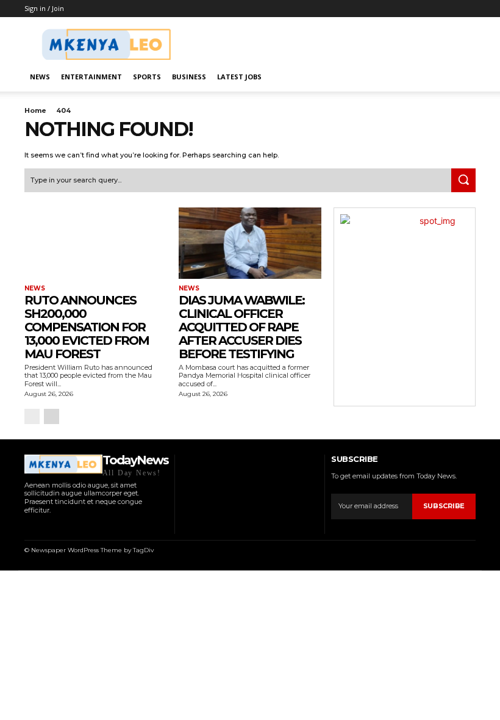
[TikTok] (58, 526)
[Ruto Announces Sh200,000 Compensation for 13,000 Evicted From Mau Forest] (95, 243)
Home (35, 110)
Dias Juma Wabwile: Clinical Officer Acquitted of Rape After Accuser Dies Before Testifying (241, 327)
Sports (147, 76)
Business (189, 76)
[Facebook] (27, 526)
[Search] (463, 180)
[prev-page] (32, 416)
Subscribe (444, 506)
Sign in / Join (44, 8)
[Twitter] (74, 526)
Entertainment (91, 76)
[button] (461, 77)
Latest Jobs (239, 76)
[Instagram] (43, 526)
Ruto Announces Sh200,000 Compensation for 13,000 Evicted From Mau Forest (86, 327)
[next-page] (51, 416)
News (40, 76)
